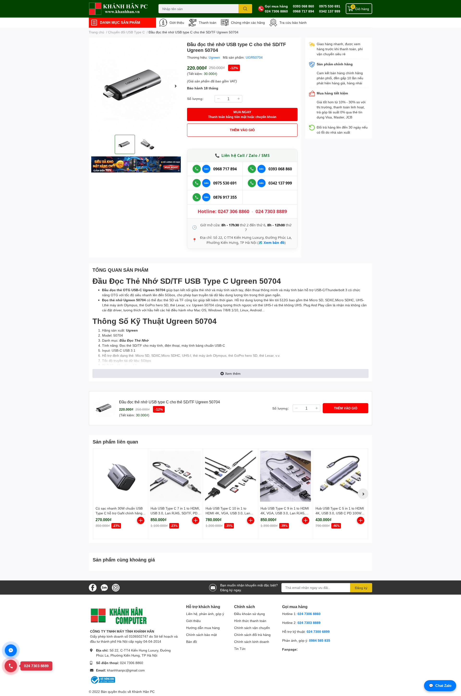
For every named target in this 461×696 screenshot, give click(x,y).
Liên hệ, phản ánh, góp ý (205, 614)
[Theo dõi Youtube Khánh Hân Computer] (116, 587)
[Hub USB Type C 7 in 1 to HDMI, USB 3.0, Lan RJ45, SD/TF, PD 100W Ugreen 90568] (175, 476)
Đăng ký (361, 588)
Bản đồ (191, 642)
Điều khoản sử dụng (249, 614)
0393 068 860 (303, 6)
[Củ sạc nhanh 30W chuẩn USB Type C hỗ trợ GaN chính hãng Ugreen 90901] (120, 476)
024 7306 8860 (276, 11)
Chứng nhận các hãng (248, 22)
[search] (245, 8)
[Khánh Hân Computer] (118, 8)
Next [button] (175, 86)
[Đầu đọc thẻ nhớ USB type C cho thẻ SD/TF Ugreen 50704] (136, 86)
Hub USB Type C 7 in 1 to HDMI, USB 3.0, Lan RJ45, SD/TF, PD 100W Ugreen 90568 (175, 513)
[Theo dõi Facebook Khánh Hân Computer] (93, 587)
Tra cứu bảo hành (293, 22)
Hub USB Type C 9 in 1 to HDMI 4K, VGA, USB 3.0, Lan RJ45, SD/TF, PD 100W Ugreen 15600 (285, 513)
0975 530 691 (329, 6)
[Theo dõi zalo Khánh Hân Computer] (104, 587)
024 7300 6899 (318, 631)
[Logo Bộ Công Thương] (102, 680)
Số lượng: (195, 99)
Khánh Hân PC (143, 692)
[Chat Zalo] (206, 169)
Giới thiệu (177, 22)
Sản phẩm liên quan (115, 441)
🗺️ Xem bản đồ (271, 242)
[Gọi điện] (197, 169)
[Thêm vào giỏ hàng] (140, 520)
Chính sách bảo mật (201, 635)
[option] (136, 86)
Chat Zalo (440, 686)
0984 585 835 (319, 640)
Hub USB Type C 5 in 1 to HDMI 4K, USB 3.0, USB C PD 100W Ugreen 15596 (339, 513)
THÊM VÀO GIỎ (242, 130)
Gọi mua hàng (276, 6)
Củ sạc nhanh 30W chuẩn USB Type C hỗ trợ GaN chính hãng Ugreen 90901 (119, 513)
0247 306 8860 (233, 211)
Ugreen (215, 57)
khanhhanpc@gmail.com (126, 670)
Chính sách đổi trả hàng (252, 635)
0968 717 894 (303, 11)
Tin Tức (240, 649)
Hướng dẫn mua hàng (203, 628)
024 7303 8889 (271, 211)
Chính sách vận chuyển (252, 628)
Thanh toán (207, 22)
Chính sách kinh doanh (251, 642)
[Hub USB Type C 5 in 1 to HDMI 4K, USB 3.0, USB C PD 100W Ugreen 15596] (340, 476)
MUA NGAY (242, 114)
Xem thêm (233, 373)
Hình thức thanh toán (250, 621)
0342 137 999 (329, 11)
